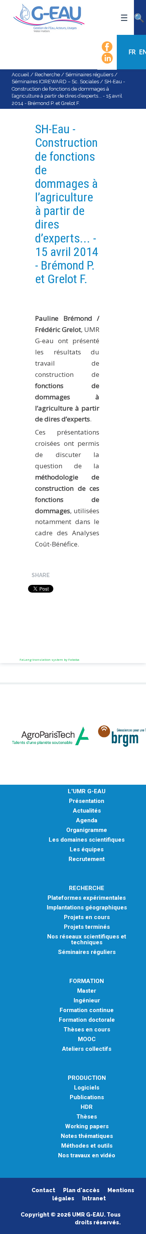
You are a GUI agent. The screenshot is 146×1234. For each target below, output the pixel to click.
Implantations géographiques (87, 908)
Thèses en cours (86, 1030)
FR (132, 52)
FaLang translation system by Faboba (49, 659)
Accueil (20, 74)
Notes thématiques (87, 1136)
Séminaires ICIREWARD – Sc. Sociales (55, 81)
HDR (87, 1107)
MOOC (87, 1039)
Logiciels (86, 1088)
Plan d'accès (81, 1190)
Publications (87, 1097)
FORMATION (86, 981)
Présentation (86, 801)
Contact (43, 1190)
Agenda (86, 820)
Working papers (87, 1126)
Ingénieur (87, 1001)
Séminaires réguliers (89, 74)
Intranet (94, 1198)
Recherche (47, 74)
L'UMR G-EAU (87, 791)
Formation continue (87, 1010)
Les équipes (87, 849)
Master (86, 991)
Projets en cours (87, 917)
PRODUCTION (87, 1078)
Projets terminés (87, 927)
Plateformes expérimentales (86, 898)
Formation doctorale (87, 1020)
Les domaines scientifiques (87, 840)
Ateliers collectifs (86, 1049)
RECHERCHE (86, 888)
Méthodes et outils (87, 1146)
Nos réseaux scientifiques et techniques (86, 939)
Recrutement (87, 859)
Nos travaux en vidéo (86, 1155)
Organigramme (86, 830)
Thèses (86, 1117)
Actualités (87, 811)
